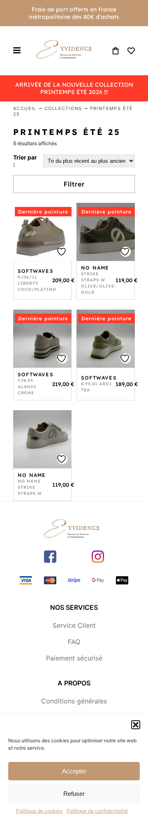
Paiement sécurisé (74, 658)
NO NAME (95, 268)
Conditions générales (74, 701)
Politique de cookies (39, 811)
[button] (136, 725)
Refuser (74, 793)
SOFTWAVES (35, 271)
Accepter (74, 771)
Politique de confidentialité (97, 811)
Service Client (74, 625)
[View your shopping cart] (115, 50)
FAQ (74, 642)
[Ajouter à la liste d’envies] (62, 252)
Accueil (25, 108)
